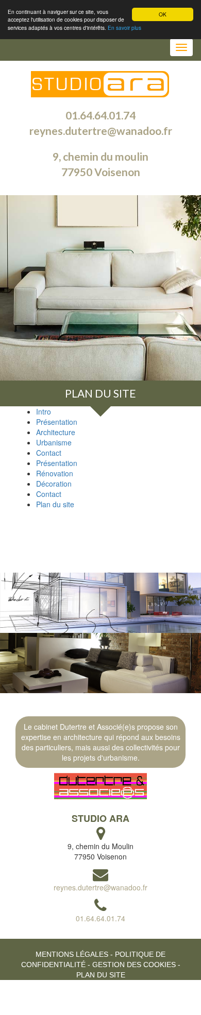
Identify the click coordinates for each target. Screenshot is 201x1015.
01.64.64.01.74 (100, 115)
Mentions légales (72, 954)
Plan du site (100, 393)
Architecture (55, 432)
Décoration (54, 483)
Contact (48, 453)
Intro (43, 411)
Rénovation (54, 473)
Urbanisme (54, 442)
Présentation (56, 422)
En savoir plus (124, 27)
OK (162, 14)
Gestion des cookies (134, 964)
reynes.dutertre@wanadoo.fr (100, 130)
